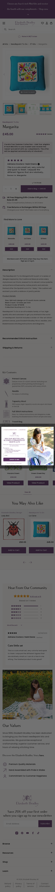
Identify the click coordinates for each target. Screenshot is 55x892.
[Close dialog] (52, 428)
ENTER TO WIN (14, 459)
